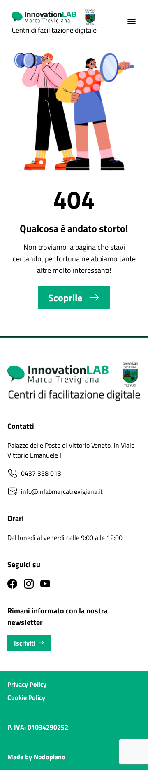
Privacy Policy (26, 684)
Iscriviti (24, 643)
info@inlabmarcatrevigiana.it (62, 491)
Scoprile (65, 297)
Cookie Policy (26, 697)
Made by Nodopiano (36, 757)
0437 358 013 (41, 473)
